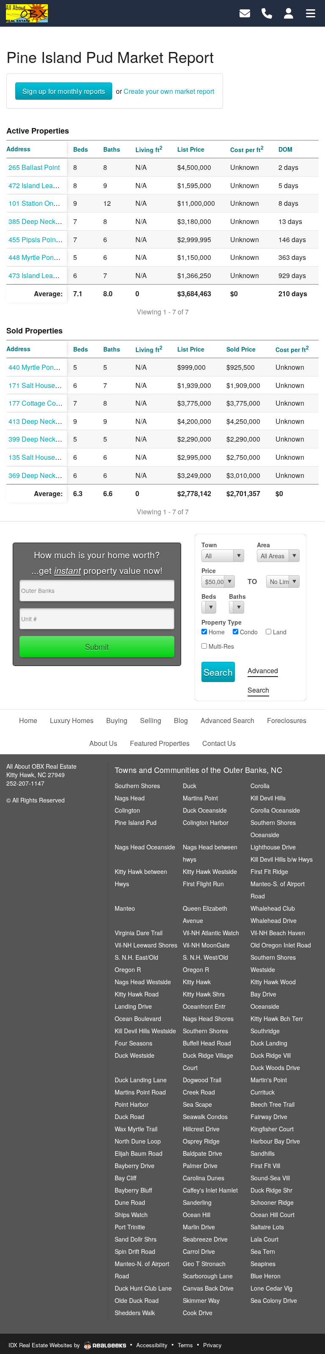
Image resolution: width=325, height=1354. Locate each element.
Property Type (221, 622)
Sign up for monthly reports (63, 91)
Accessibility (152, 1345)
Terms (185, 1345)
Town (209, 545)
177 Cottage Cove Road (44, 403)
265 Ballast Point (34, 167)
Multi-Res (220, 646)
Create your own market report (169, 91)
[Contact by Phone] (267, 12)
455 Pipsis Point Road (42, 239)
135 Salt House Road (40, 457)
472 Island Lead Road (41, 185)
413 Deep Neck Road (41, 421)
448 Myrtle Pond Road (42, 257)
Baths (236, 596)
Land (278, 632)
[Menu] (310, 12)
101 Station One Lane (41, 203)
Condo (248, 632)
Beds (208, 596)
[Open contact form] (245, 12)
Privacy (212, 1345)
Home (216, 632)
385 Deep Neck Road (41, 221)
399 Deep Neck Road (41, 439)
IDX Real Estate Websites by (45, 1345)
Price (208, 570)
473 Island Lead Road (41, 275)
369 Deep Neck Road (41, 475)
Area (263, 545)
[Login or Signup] (288, 12)
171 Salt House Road (40, 385)
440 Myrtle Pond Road (42, 367)
